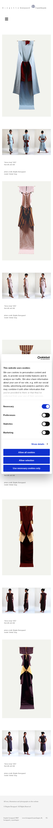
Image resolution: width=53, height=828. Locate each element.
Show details (37, 444)
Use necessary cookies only (26, 468)
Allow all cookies (26, 452)
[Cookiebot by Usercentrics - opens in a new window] (38, 358)
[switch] (46, 415)
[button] (7, 19)
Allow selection (26, 460)
